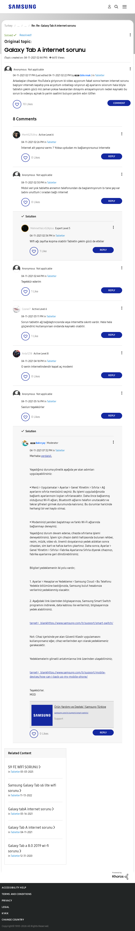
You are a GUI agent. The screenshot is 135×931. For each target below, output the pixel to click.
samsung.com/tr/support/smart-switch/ (71, 713)
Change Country (13, 919)
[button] (124, 68)
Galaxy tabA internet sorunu (29, 809)
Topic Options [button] (124, 34)
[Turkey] (22, 6)
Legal (5, 907)
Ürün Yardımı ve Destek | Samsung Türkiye (80, 706)
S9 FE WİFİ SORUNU (23, 767)
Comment (119, 103)
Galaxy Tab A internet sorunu (30, 827)
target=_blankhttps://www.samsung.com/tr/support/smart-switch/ (71, 623)
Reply (111, 156)
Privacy (7, 900)
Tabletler (99, 75)
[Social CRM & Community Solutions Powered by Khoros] (120, 875)
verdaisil (46, 456)
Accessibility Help (14, 887)
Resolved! (26, 35)
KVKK (5, 913)
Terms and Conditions (17, 894)
